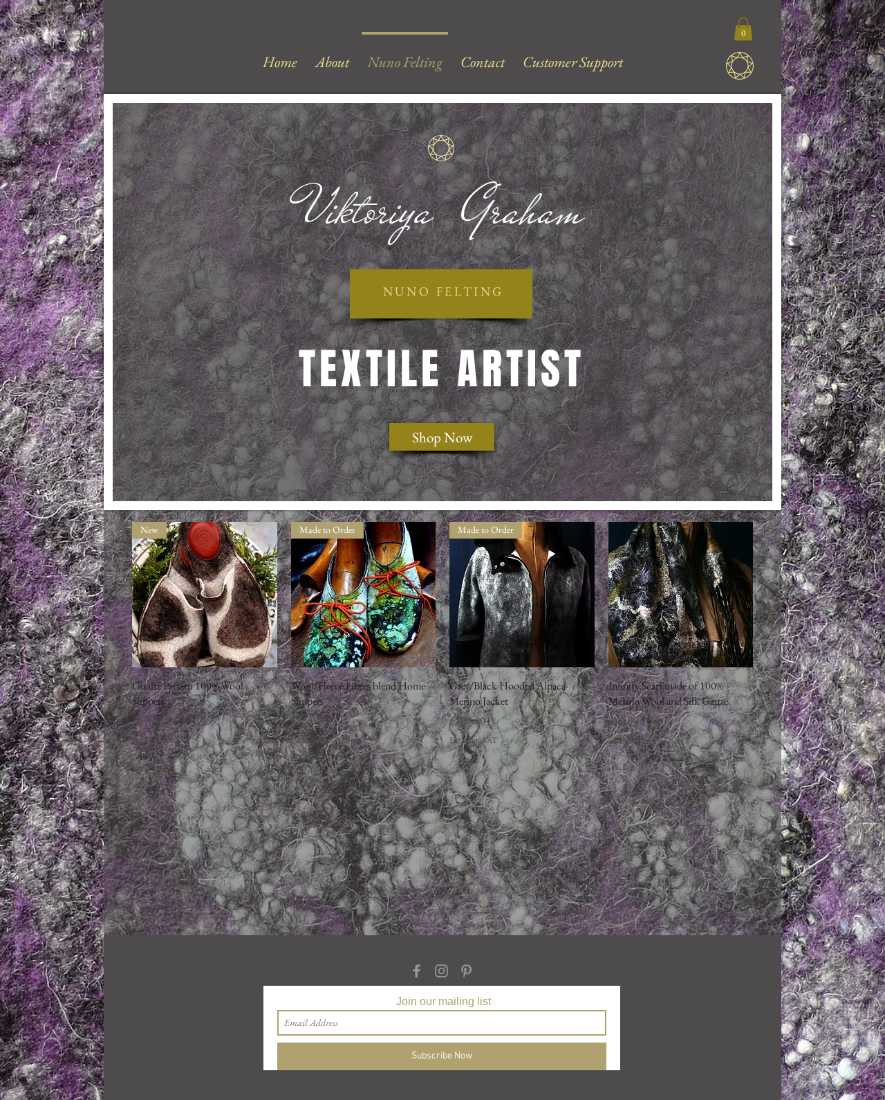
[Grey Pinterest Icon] (466, 971)
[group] (442, 641)
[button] (743, 28)
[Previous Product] (112, 594)
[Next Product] (773, 594)
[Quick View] (681, 594)
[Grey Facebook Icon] (416, 971)
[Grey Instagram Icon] (441, 971)
